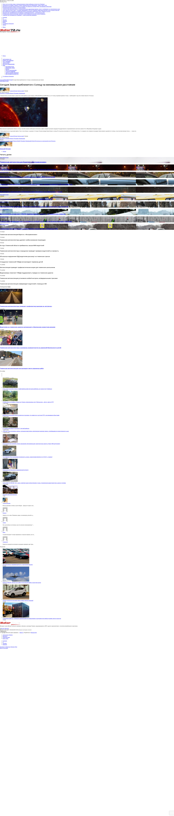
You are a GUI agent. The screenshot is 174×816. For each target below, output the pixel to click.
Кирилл (4, 513)
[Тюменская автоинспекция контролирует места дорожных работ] (11, 365)
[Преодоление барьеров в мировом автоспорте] (10, 468)
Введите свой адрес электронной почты (9, 629)
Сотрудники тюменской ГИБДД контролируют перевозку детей (26, 199)
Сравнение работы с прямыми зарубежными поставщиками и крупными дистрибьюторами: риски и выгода (32, 618)
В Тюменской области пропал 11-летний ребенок (14, 7)
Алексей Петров (13, 90)
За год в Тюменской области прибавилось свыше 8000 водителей (27, 177)
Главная (2, 79)
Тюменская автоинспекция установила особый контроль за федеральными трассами (36, 221)
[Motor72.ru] (11, 32)
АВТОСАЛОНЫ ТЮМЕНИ (12, 72)
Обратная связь (6, 637)
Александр (5, 542)
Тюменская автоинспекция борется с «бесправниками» (23, 162)
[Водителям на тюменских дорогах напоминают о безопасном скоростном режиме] (11, 324)
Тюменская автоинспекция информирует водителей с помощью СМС (29, 229)
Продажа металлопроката (10, 494)
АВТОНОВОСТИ (7, 59)
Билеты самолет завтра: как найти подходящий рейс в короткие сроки (22, 582)
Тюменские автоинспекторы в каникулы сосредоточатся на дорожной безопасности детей (30, 348)
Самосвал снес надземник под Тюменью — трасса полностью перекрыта (20, 15)
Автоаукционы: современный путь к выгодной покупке (18, 564)
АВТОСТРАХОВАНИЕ (11, 70)
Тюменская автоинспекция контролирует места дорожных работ (22, 368)
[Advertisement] (87, 42)
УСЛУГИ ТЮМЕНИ (10, 71)
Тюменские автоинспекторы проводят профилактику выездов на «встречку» (26, 306)
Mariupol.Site (34, 632)
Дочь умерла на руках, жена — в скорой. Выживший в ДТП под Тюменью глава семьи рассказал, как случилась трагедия (31, 10)
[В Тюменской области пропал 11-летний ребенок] (10, 427)
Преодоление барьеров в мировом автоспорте (15, 470)
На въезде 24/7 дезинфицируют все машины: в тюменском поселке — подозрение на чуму (24, 12)
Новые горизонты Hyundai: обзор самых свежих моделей (18, 600)
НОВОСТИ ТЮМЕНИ (8, 60)
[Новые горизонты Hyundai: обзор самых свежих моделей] (16, 599)
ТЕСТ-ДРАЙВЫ (6, 61)
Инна (4, 532)
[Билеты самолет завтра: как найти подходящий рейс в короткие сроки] (16, 581)
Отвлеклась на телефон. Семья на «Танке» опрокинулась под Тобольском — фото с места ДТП (25, 5)
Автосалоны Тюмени (8, 634)
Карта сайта (5, 638)
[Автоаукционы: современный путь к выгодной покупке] (16, 563)
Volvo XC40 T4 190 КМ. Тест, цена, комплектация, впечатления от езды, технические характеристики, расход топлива (34, 483)
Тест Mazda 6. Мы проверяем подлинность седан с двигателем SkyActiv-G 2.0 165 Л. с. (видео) (27, 457)
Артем (4, 522)
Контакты (5, 636)
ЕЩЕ (4, 65)
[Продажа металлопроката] (10, 493)
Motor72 (21, 632)
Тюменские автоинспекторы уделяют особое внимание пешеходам (28, 169)
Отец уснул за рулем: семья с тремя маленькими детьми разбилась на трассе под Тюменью (24, 4)
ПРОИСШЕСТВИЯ (10, 67)
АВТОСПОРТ (6, 63)
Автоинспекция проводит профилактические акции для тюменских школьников (34, 206)
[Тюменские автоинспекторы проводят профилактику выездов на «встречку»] (11, 303)
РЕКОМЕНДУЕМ (9, 66)
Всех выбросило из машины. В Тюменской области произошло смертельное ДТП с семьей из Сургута (26, 11)
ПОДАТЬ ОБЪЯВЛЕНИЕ (9, 64)
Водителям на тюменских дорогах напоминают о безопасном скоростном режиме (27, 327)
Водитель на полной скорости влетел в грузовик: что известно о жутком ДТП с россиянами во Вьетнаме (27, 6)
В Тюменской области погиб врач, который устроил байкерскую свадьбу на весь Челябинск (24, 13)
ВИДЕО (7, 69)
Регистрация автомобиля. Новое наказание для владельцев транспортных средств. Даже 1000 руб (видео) (31, 443)
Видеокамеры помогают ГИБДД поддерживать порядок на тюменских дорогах (33, 214)
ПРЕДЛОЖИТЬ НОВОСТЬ (11, 74)
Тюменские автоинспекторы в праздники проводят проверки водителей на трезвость (36, 184)
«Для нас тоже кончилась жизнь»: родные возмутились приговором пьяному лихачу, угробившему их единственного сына (31, 9)
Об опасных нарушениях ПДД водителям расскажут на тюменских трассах (31, 191)
